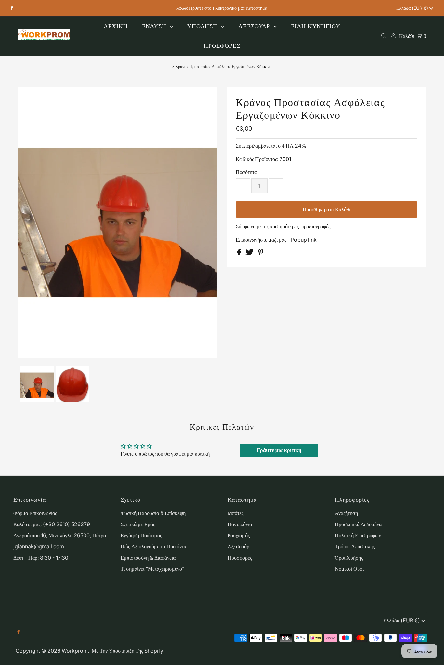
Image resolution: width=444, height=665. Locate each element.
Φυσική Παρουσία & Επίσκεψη (153, 513)
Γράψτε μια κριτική (279, 450)
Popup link (304, 239)
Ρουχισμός (239, 535)
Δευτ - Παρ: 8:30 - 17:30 (40, 557)
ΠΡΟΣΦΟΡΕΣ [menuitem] (222, 45)
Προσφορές (240, 557)
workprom (75, 650)
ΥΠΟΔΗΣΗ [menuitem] (203, 26)
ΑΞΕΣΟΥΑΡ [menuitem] (255, 26)
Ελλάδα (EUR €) (412, 8)
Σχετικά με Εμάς (138, 524)
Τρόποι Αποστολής (355, 546)
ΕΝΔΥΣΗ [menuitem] (155, 26)
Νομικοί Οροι (349, 568)
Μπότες (235, 513)
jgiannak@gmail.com (38, 546)
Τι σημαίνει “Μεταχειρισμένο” (152, 568)
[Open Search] (383, 36)
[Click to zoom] (207, 97)
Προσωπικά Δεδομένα (358, 524)
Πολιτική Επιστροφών (358, 535)
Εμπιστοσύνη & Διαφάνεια (148, 557)
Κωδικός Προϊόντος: (257, 159)
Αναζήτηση (346, 513)
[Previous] (28, 97)
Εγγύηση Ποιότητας (141, 535)
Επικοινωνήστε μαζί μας (261, 239)
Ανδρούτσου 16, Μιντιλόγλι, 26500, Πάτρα (59, 535)
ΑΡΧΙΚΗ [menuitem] (115, 26)
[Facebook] (12, 8)
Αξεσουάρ (238, 546)
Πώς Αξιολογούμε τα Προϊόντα (153, 546)
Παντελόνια (240, 524)
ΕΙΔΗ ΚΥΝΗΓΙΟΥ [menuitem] (315, 26)
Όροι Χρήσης (349, 557)
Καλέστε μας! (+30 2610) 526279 (51, 524)
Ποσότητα (246, 172)
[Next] (44, 97)
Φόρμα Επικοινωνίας (35, 513)
